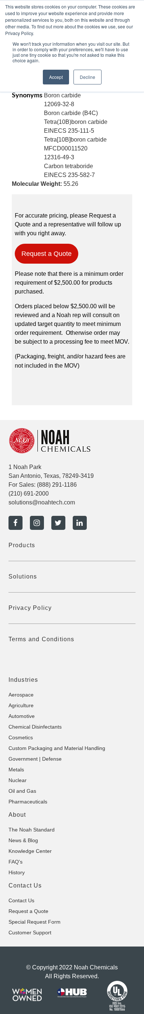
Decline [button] (87, 77)
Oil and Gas (22, 791)
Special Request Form (34, 922)
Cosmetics (20, 737)
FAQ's (15, 862)
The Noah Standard (31, 830)
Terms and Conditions (41, 639)
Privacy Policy (30, 608)
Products (21, 545)
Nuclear (17, 780)
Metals (16, 769)
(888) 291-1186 (57, 485)
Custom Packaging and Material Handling (56, 748)
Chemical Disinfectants (35, 727)
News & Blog (23, 840)
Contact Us (21, 900)
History (16, 872)
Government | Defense (35, 759)
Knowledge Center (30, 851)
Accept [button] (56, 77)
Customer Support (29, 932)
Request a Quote (46, 253)
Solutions (22, 576)
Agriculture (21, 705)
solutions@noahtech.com (41, 502)
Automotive (21, 716)
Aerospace (21, 695)
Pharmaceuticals (27, 802)
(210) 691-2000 (28, 493)
